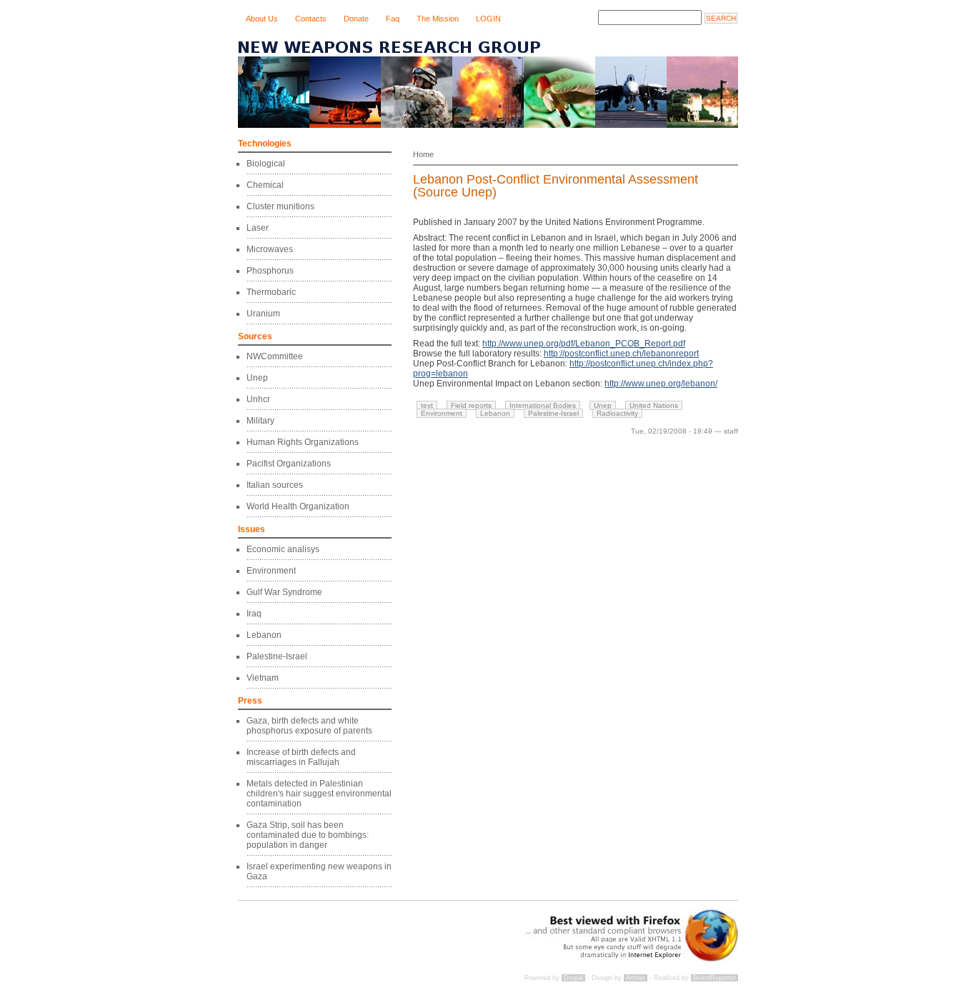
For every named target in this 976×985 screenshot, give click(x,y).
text (427, 405)
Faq (392, 18)
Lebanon (264, 635)
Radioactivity (617, 413)
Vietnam (263, 678)
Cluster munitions (280, 206)
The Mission (438, 18)
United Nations (653, 405)
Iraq (254, 614)
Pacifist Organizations (289, 464)
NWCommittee (275, 356)
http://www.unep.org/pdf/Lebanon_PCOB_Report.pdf (583, 344)
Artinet (635, 977)
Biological (266, 164)
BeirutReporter (714, 977)
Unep (257, 378)
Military (260, 421)
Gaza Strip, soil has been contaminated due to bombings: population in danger (308, 835)
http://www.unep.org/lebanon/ (660, 384)
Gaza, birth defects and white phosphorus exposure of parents (309, 726)
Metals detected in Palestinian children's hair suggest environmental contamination (319, 794)
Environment (271, 571)
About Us (262, 18)
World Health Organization (298, 506)
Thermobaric (271, 292)
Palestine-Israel (277, 656)
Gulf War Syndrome (284, 592)
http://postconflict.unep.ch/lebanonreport (621, 354)
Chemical (265, 185)
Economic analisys (283, 549)
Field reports (471, 405)
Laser (258, 228)
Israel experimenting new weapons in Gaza (319, 871)
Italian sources (275, 485)
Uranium (263, 314)
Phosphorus (270, 271)
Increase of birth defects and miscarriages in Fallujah (301, 757)
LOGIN (488, 18)
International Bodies (542, 405)
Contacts (311, 18)
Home (423, 154)
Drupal (573, 977)
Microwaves (270, 249)
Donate (356, 18)
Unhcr (258, 399)
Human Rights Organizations (303, 442)
